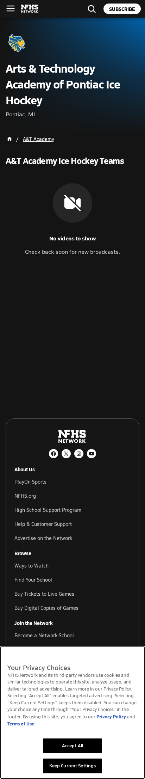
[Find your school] (91, 8)
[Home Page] (9, 139)
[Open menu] (10, 8)
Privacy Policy (111, 716)
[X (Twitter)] (66, 453)
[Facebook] (53, 453)
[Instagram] (78, 453)
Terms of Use (20, 723)
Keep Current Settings (72, 765)
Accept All (72, 745)
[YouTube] (91, 453)
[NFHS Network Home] (30, 9)
